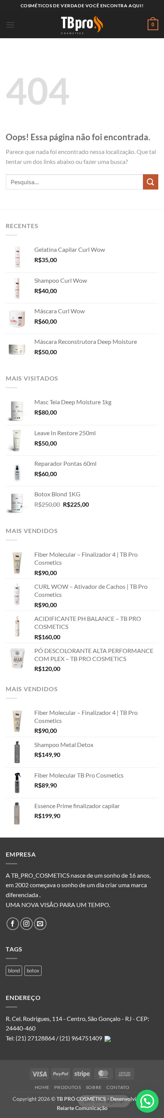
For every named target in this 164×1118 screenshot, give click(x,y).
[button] (10, 24)
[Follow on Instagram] (26, 923)
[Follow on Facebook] (12, 923)
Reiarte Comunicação (82, 1108)
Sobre (94, 1087)
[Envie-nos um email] (40, 923)
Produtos (67, 1087)
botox (33, 970)
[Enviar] (150, 181)
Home (42, 1087)
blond (14, 970)
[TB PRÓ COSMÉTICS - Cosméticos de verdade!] (82, 24)
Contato (117, 1087)
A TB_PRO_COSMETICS (37, 875)
